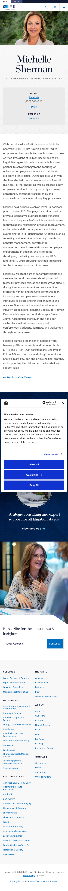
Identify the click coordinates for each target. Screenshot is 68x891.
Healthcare (8, 729)
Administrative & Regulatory (17, 783)
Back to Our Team (19, 377)
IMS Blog (39, 743)
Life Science (9, 750)
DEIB (37, 734)
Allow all (34, 464)
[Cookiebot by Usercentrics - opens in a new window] (42, 403)
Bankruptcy (9, 799)
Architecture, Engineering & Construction (16, 707)
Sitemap (53, 881)
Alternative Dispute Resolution (12, 788)
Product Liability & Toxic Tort (17, 845)
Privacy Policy (17, 881)
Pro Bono (39, 739)
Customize (32, 474)
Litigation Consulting (13, 687)
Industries (10, 700)
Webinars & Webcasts (46, 696)
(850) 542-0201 (34, 101)
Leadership (34, 118)
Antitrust (7, 794)
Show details (51, 454)
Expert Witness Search (14, 682)
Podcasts (39, 687)
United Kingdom (43, 777)
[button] (55, 7)
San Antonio (41, 772)
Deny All (34, 485)
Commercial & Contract (15, 808)
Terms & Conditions (36, 881)
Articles (39, 678)
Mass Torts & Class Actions (16, 840)
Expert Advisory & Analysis (16, 678)
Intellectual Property (13, 826)
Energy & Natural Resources (17, 724)
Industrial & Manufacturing (16, 740)
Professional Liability (13, 849)
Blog (37, 692)
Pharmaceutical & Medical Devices (16, 755)
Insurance (8, 745)
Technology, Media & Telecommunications (13, 762)
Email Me (34, 97)
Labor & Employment (13, 836)
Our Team (40, 715)
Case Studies (41, 682)
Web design (29, 875)
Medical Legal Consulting (15, 692)
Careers (39, 720)
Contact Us (40, 763)
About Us (39, 711)
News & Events (42, 725)
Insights (41, 672)
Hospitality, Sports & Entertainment (13, 734)
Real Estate (8, 854)
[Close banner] (63, 403)
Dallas (38, 767)
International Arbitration (15, 831)
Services (9, 672)
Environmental (10, 812)
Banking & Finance (12, 713)
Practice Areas (13, 777)
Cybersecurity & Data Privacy (14, 718)
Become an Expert (44, 748)
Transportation (10, 768)
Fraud (6, 822)
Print (34, 107)
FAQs (37, 729)
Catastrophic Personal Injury (17, 803)
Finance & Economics (13, 817)
